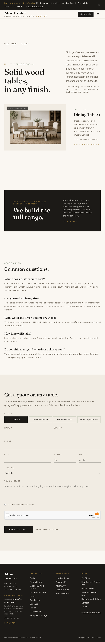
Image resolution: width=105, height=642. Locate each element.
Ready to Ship (87, 588)
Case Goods (35, 611)
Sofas (32, 596)
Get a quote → (11, 623)
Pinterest (96, 612)
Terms (84, 606)
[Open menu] (98, 14)
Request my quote (19, 529)
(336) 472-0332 (11, 618)
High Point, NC (62, 578)
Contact (85, 602)
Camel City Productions (92, 637)
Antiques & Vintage (38, 615)
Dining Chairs (36, 582)
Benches (34, 604)
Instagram (86, 612)
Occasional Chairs (38, 592)
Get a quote (85, 14)
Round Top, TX (62, 589)
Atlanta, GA (61, 582)
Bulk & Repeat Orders (91, 599)
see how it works (35, 6)
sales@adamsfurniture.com (13, 601)
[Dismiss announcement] (99, 5)
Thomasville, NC (63, 593)
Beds (32, 578)
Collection (10, 44)
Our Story (85, 578)
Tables (33, 607)
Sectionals (35, 600)
